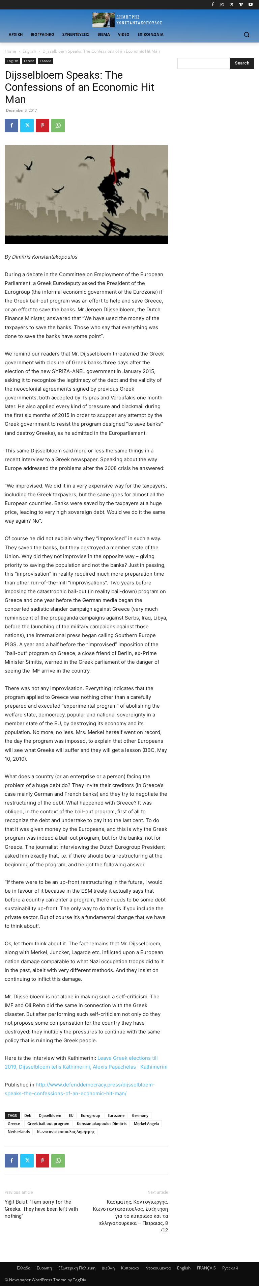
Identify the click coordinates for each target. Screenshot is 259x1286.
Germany (140, 1115)
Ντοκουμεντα (158, 1268)
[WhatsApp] (58, 125)
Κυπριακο (130, 1268)
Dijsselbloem (50, 1115)
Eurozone (116, 1115)
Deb (27, 1115)
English (29, 51)
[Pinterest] (42, 125)
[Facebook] (213, 5)
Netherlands (19, 1131)
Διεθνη (108, 1268)
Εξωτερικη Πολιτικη (76, 1268)
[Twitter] (232, 5)
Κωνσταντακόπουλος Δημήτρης (65, 1131)
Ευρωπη (44, 1268)
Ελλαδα (45, 60)
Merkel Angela (146, 1123)
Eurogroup (90, 1115)
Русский (230, 1268)
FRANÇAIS (206, 1268)
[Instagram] (222, 5)
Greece (14, 1123)
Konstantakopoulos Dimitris (101, 1123)
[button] (246, 35)
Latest (29, 60)
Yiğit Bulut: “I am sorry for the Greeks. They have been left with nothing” (41, 1209)
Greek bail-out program (48, 1123)
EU (71, 1115)
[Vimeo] (241, 5)
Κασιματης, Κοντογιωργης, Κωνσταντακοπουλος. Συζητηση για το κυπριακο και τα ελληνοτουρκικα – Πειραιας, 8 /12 (130, 1216)
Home (10, 51)
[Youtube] (250, 5)
